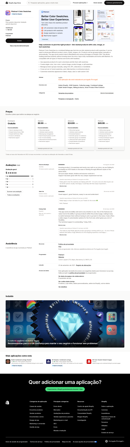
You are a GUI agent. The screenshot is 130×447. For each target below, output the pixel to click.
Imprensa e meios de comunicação (108, 418)
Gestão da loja (34, 427)
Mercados (57, 410)
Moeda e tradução (60, 430)
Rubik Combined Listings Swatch (21, 360)
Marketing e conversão (37, 423)
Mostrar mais (63, 186)
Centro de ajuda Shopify (85, 406)
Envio (55, 427)
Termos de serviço (36, 442)
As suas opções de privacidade (83, 442)
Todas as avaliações (13, 195)
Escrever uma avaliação (14, 191)
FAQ (59, 247)
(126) (10, 29)
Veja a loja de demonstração (19, 46)
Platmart (8, 35)
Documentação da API (84, 410)
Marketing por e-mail (61, 420)
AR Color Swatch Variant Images (102, 360)
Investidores (105, 413)
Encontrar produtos (36, 410)
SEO (55, 423)
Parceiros (104, 422)
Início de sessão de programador (17, 442)
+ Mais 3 (105, 36)
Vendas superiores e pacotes (63, 417)
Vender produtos (35, 413)
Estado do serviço (107, 432)
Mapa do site (66, 442)
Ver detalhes (62, 287)
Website (61, 257)
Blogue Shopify (82, 417)
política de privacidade (77, 273)
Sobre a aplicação (107, 406)
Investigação (81, 420)
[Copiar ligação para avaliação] (50, 164)
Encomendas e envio (37, 417)
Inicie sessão (98, 3)
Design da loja (34, 420)
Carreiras (104, 410)
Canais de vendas (35, 406)
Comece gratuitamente (114, 3)
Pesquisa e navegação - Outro (68, 99)
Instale (19, 41)
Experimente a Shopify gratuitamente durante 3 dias (65, 389)
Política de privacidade (66, 244)
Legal (103, 429)
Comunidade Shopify (84, 413)
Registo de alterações (83, 265)
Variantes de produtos (65, 93)
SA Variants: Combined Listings (61, 360)
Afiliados (104, 425)
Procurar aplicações (79, 3)
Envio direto (58, 406)
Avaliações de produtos (62, 413)
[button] (24, 363)
